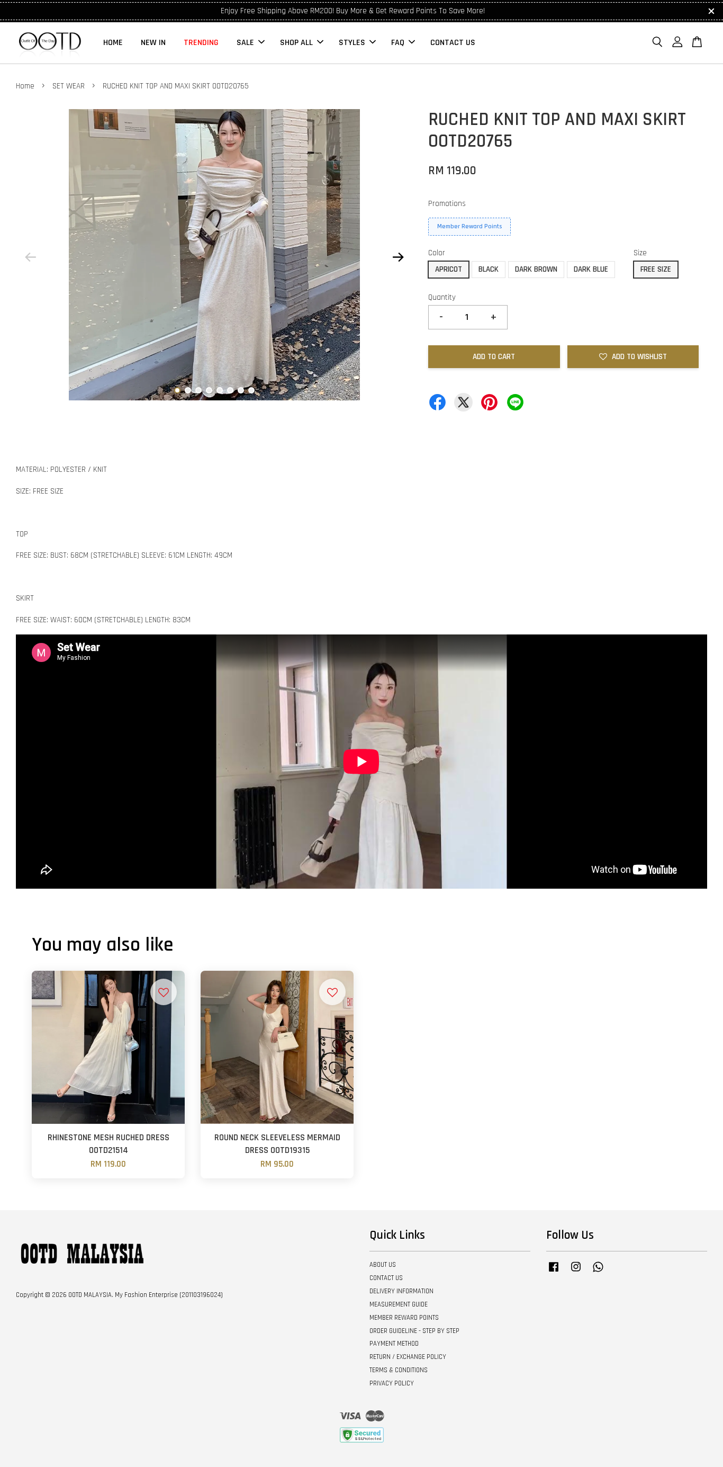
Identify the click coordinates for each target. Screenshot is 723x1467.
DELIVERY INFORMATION (401, 1291)
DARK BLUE (591, 269)
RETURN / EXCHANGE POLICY (407, 1357)
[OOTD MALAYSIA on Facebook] (553, 1272)
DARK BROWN (536, 269)
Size (640, 253)
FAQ (397, 42)
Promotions (447, 204)
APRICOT (448, 269)
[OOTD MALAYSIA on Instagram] (575, 1272)
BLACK (488, 269)
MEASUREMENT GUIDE (398, 1304)
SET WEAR (68, 86)
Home (25, 86)
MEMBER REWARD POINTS (404, 1317)
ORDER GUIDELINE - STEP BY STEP (414, 1331)
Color (436, 253)
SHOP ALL (296, 42)
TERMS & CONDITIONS (398, 1370)
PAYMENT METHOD (394, 1343)
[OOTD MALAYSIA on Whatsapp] (598, 1272)
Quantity (442, 297)
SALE (245, 42)
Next (398, 257)
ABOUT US (382, 1264)
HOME (113, 42)
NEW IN (153, 42)
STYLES (352, 42)
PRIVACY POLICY (391, 1383)
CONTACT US (452, 42)
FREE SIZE (655, 269)
